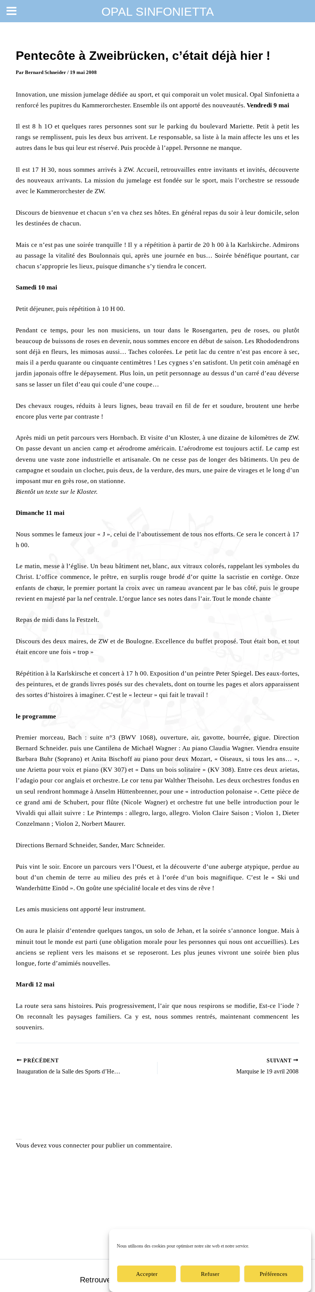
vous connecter (69, 1145)
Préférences (273, 1274)
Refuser (210, 1274)
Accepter (147, 1274)
